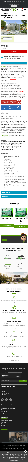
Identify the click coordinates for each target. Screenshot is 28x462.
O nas (2, 423)
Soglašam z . (12, 372)
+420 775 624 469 (5, 411)
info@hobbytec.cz (22, 445)
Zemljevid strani (4, 447)
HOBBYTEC (15, 445)
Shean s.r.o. (22, 448)
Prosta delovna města (6, 420)
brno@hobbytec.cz (5, 413)
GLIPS (13, 448)
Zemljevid (3, 391)
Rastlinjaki (5, 13)
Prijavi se (23, 380)
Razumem (14, 6)
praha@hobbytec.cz (5, 394)
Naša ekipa (3, 422)
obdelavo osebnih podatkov (15, 372)
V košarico (14, 51)
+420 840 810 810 (5, 393)
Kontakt (3, 425)
